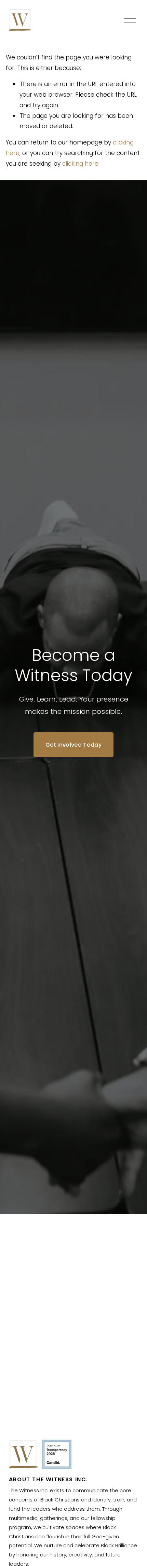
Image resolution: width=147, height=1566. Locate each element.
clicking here (80, 164)
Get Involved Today (73, 745)
